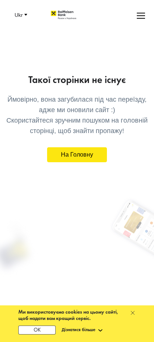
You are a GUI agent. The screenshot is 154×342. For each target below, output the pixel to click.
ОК (37, 330)
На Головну (77, 154)
